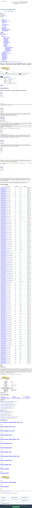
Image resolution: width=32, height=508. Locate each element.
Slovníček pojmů (4, 25)
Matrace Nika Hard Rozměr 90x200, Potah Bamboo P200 (6, 251)
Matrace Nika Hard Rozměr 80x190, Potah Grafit (4, 359)
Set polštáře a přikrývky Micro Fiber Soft (17, 398)
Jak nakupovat (4, 28)
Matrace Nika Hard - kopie (6, 434)
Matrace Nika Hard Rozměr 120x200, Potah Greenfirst (5, 336)
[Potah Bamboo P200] (2, 117)
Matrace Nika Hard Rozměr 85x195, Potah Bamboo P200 (6, 260)
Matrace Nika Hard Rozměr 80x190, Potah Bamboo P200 (6, 264)
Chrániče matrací (4, 56)
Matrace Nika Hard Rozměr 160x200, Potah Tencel (5, 308)
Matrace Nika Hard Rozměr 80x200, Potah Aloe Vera (5, 221)
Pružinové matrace (7, 48)
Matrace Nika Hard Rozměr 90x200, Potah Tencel (5, 283)
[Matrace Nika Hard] (5, 380)
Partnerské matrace (6, 40)
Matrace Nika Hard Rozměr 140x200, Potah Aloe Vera (5, 242)
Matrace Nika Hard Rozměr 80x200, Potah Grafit (4, 349)
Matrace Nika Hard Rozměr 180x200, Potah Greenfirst (5, 341)
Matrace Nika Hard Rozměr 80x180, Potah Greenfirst (5, 329)
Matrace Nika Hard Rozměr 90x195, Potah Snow (4, 191)
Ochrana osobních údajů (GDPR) (15, 499)
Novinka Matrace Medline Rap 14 (4, 411)
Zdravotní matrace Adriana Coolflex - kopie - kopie (11, 422)
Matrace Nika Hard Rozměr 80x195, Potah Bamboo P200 (6, 262)
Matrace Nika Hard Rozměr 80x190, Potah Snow (4, 200)
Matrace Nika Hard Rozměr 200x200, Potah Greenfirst (5, 343)
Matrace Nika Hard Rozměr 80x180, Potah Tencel (5, 297)
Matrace (3, 36)
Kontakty (3, 22)
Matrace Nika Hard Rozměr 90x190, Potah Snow (4, 193)
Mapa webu (23, 501)
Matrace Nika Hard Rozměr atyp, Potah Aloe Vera (5, 249)
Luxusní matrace (6, 43)
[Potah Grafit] (1, 148)
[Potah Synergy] (1, 167)
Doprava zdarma (4, 59)
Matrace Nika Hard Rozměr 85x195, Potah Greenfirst (5, 324)
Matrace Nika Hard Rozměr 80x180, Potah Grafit (4, 361)
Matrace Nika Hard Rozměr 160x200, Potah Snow (5, 212)
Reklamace (2, 501)
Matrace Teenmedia (4, 468)
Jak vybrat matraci (24, 499)
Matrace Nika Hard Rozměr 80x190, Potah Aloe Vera (5, 232)
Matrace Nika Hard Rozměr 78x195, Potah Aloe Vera (5, 235)
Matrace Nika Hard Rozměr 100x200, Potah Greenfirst (5, 334)
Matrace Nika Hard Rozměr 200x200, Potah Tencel (5, 311)
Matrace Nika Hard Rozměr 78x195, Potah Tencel (5, 299)
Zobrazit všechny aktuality (3, 419)
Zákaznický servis (4, 21)
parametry (1, 365)
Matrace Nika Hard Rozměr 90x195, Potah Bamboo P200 (6, 255)
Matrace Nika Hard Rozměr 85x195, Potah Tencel (5, 292)
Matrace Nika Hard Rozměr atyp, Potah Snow (4, 218)
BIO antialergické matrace (8, 50)
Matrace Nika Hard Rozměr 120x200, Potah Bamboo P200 (6, 272)
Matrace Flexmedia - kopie (6, 447)
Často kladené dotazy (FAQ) (25, 500)
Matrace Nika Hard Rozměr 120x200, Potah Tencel (5, 304)
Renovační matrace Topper (3, 414)
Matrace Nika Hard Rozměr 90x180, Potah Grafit (4, 354)
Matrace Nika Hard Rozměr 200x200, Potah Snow (5, 216)
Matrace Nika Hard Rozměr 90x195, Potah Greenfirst (5, 318)
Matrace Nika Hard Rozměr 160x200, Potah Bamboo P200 (6, 276)
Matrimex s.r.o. (10, 79)
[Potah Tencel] (1, 130)
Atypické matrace (6, 39)
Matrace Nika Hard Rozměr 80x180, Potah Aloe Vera (5, 234)
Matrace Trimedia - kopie (5, 451)
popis (1, 364)
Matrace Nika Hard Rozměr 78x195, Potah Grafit (4, 363)
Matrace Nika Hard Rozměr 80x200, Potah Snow (4, 189)
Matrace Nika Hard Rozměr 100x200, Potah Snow (5, 207)
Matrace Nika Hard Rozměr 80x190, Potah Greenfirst (5, 327)
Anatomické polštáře (4, 57)
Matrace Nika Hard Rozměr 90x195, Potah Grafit (4, 350)
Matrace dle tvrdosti (6, 51)
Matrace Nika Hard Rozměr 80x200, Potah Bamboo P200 (6, 253)
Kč (0, 33)
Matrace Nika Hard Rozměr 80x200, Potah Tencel (5, 285)
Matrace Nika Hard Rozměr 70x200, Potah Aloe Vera (5, 237)
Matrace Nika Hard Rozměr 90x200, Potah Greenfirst (5, 315)
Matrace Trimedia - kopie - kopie (7, 430)
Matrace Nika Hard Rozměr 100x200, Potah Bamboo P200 (6, 271)
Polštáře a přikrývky (4, 58)
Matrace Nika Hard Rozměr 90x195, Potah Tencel (5, 287)
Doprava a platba (3, 500)
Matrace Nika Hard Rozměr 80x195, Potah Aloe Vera (5, 230)
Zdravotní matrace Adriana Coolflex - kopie (9, 439)
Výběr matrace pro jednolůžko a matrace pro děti (6, 404)
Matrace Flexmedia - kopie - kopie (7, 426)
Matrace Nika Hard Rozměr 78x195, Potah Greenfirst (5, 331)
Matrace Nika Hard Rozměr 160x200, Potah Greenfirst (5, 340)
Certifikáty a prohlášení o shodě (6, 29)
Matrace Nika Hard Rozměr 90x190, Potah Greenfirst (5, 320)
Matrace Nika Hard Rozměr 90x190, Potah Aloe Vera (5, 225)
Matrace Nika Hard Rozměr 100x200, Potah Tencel (5, 303)
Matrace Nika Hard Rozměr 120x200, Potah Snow (5, 209)
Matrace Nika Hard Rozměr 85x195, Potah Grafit (4, 356)
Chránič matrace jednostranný (16, 397)
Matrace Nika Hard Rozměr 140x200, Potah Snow (5, 210)
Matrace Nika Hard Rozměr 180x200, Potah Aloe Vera (5, 246)
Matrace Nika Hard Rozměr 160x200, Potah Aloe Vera (5, 244)
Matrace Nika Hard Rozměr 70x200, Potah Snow (4, 205)
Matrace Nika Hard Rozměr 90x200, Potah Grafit (4, 347)
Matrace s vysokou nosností (7, 42)
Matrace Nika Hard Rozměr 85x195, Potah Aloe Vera (5, 228)
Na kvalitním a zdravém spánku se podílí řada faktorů (7, 401)
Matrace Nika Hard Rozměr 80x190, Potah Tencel (5, 295)
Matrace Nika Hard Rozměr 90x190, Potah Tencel (5, 288)
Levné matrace (6, 44)
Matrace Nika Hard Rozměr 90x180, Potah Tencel (5, 290)
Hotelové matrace (4, 55)
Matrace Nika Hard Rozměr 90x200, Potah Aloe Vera (5, 219)
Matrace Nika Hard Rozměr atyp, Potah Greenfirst (5, 345)
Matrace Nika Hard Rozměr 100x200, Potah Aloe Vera (5, 239)
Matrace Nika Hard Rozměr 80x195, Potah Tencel (5, 294)
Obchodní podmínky (3, 499)
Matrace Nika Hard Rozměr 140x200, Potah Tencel (5, 306)
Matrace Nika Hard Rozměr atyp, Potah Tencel (4, 313)
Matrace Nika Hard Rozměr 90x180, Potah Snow (4, 195)
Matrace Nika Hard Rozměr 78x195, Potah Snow (4, 203)
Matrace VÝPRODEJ (6, 45)
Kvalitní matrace (4, 52)
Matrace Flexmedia (4, 486)
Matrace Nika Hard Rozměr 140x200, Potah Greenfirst (5, 338)
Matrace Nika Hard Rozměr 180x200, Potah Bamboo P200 (6, 278)
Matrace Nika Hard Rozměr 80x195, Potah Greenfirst (5, 326)
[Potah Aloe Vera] (2, 108)
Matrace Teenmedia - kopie (6, 443)
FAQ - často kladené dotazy (5, 24)
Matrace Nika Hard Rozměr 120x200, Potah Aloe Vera (5, 241)
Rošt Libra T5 (14, 396)
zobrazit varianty (28, 396)
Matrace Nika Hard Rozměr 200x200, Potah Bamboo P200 (6, 280)
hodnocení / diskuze (3, 367)
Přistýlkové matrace (4, 54)
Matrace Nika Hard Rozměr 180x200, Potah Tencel (5, 310)
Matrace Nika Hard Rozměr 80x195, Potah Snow (4, 198)
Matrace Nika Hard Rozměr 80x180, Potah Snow (4, 202)
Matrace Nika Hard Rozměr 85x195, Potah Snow (4, 196)
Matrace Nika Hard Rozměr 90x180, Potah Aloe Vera (5, 226)
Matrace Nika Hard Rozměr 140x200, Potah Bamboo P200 (6, 274)
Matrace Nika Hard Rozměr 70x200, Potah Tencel (5, 301)
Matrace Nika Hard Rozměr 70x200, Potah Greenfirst (5, 333)
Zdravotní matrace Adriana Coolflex (8, 482)
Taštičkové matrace (7, 49)
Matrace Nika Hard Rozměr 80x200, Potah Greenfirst (5, 317)
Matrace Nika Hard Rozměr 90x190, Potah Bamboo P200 (6, 257)
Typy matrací (5, 46)
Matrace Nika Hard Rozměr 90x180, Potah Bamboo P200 (6, 258)
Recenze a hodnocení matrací (6, 20)
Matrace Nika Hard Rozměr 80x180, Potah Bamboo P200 (6, 265)
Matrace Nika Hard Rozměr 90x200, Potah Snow (4, 187)
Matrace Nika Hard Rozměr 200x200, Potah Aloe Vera (5, 248)
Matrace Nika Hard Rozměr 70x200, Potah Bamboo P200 (6, 269)
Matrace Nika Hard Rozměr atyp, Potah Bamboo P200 (5, 281)
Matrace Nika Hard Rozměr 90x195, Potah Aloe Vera (5, 223)
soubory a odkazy (2, 366)
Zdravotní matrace (6, 41)
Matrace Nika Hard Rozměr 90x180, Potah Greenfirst (5, 322)
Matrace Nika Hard (4, 473)
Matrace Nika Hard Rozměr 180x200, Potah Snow (5, 214)
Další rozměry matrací (6, 38)
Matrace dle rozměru (6, 37)
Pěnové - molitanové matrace (9, 47)
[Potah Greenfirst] (2, 140)
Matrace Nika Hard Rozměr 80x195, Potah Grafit (4, 357)
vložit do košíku (2, 85)
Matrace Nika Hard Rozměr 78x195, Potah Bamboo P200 (6, 267)
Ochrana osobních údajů (5, 30)
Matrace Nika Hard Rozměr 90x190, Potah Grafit (4, 352)
